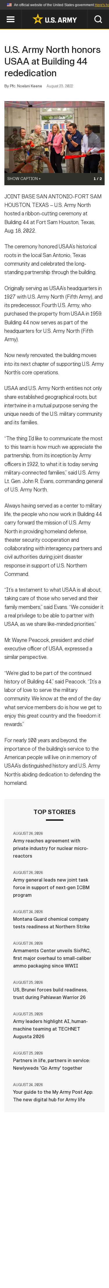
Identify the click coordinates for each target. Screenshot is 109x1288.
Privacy (83, 1254)
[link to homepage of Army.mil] (54, 18)
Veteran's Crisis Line (72, 1270)
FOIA (95, 1262)
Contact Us (51, 1254)
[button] (3, 12)
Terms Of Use (24, 1262)
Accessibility (64, 1262)
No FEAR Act (26, 1270)
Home (23, 1254)
